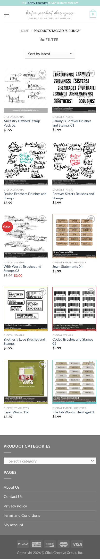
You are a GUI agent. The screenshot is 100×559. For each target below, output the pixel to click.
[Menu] (6, 14)
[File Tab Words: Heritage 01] (74, 382)
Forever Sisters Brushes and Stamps (73, 196)
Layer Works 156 (16, 412)
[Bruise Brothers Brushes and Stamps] (26, 163)
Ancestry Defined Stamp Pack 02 (22, 123)
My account (13, 524)
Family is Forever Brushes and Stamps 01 (71, 123)
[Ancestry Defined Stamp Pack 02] (26, 90)
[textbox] (49, 461)
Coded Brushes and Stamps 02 (72, 341)
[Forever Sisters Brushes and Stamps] (74, 163)
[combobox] (50, 460)
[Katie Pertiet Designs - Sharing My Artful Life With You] (50, 14)
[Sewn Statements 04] (74, 236)
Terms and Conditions (22, 515)
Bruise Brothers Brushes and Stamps (25, 196)
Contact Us (13, 496)
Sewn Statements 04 (67, 267)
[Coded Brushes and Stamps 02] (74, 309)
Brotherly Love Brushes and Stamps (24, 341)
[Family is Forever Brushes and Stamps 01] (74, 90)
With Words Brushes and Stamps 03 (22, 269)
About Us (12, 487)
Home (24, 31)
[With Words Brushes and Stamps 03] (26, 236)
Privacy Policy (15, 506)
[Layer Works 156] (26, 382)
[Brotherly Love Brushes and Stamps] (26, 309)
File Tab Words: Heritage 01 (73, 412)
